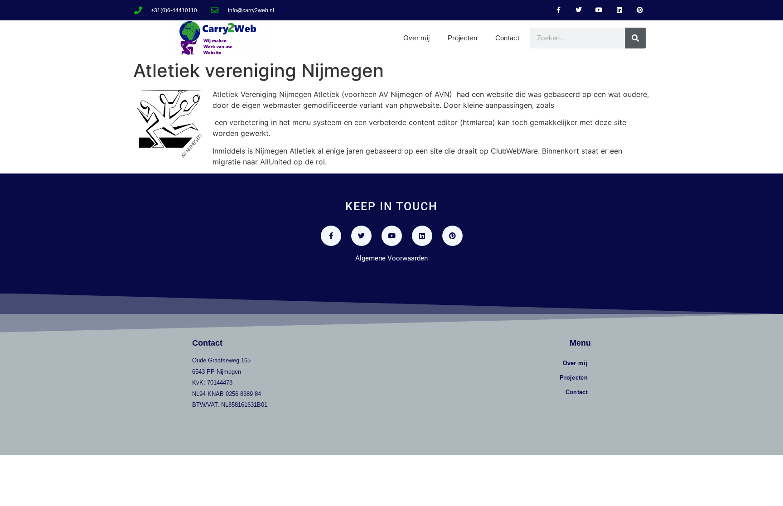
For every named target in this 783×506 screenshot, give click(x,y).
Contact (507, 38)
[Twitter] (579, 10)
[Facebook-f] (558, 10)
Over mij (416, 38)
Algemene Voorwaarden (391, 258)
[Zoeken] (635, 38)
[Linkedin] (619, 10)
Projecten (462, 38)
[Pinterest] (639, 10)
